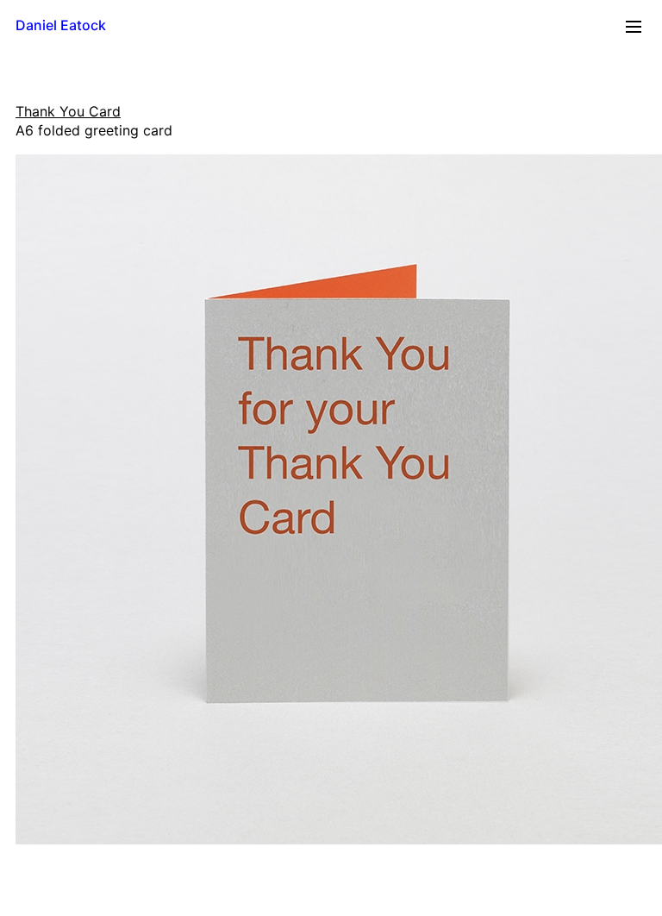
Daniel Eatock (61, 25)
